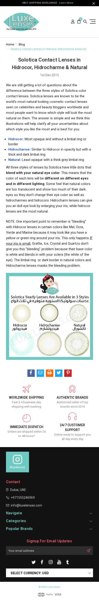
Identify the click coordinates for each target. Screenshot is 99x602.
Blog (22, 44)
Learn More (66, 2)
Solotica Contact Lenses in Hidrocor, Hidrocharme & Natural (48, 49)
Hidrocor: (16, 139)
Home (10, 44)
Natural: (14, 160)
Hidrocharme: (19, 149)
